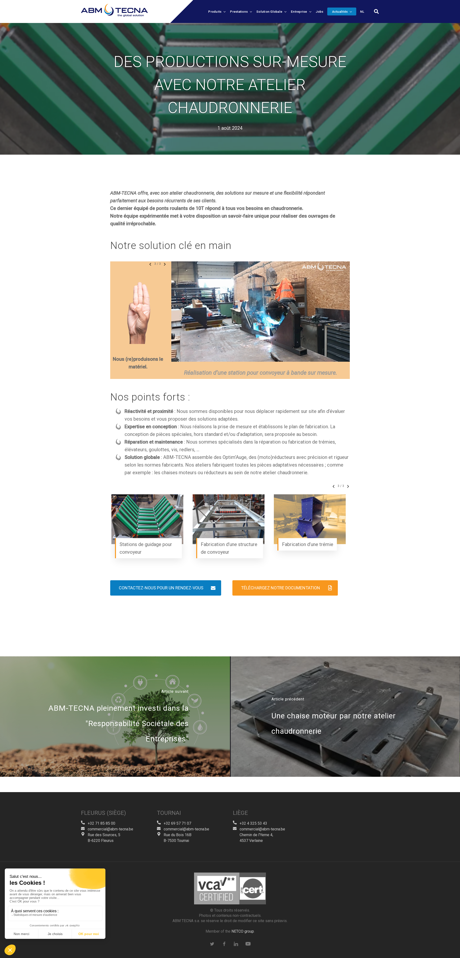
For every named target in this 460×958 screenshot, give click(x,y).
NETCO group (242, 931)
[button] (165, 588)
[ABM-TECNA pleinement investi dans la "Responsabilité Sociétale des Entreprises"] (115, 716)
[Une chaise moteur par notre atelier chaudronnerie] (345, 716)
